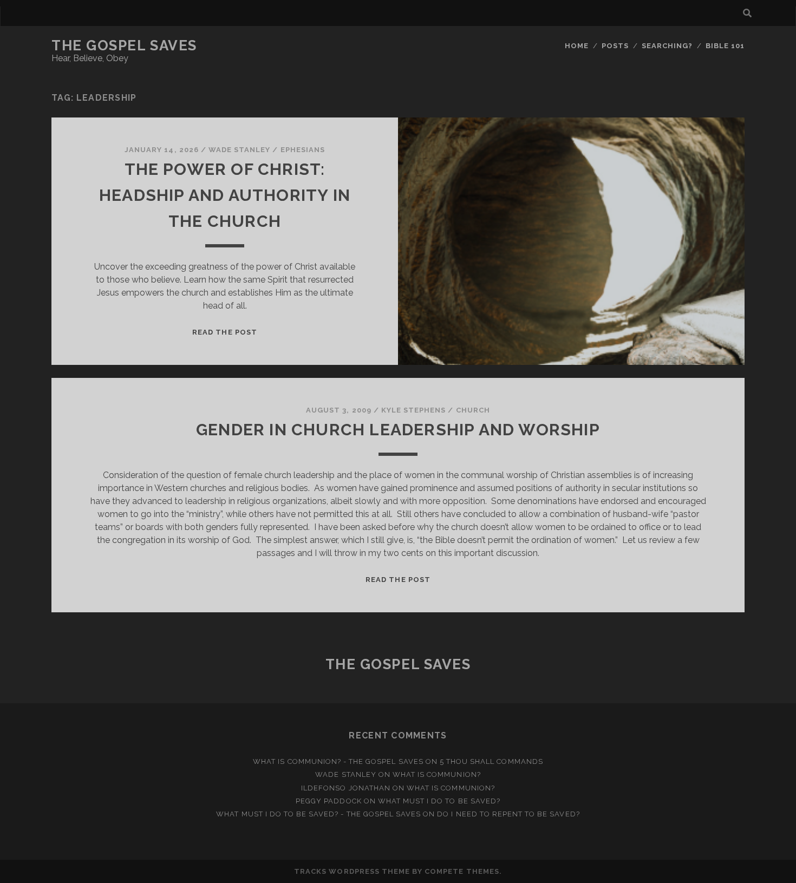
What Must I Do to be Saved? (439, 801)
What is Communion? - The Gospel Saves (338, 761)
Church (473, 410)
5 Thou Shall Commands (491, 761)
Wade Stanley (239, 150)
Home (577, 46)
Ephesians (302, 150)
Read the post (224, 332)
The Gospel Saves (124, 45)
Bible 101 (725, 46)
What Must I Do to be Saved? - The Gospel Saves (318, 814)
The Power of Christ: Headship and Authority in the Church (224, 195)
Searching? (667, 46)
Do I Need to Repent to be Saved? (508, 814)
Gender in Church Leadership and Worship (398, 429)
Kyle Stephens (413, 410)
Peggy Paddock (329, 801)
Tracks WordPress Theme (352, 871)
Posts (615, 46)
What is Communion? (437, 774)
